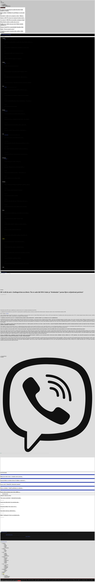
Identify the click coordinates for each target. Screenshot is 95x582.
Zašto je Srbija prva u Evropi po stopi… (12, 178)
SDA (5, 356)
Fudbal (5, 93)
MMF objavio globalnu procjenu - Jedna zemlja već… (15, 172)
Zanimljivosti (6, 560)
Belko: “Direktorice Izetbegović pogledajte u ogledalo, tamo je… (17, 184)
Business (5, 159)
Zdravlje (5, 558)
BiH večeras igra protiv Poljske (10, 106)
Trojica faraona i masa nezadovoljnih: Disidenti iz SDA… (16, 71)
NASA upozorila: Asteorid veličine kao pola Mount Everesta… (17, 143)
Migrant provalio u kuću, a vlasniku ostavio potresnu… (11, 476)
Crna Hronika (6, 547)
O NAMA (4, 4)
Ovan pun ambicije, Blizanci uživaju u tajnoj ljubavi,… (15, 130)
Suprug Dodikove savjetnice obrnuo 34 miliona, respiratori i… (13, 480)
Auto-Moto (6, 567)
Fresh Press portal (5, 493)
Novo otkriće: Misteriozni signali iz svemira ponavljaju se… (16, 148)
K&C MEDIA (28, 536)
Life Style (5, 111)
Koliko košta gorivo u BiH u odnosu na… (12, 161)
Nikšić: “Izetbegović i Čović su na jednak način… (10, 515)
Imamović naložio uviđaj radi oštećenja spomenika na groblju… (17, 252)
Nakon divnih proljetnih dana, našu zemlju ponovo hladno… (16, 212)
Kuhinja (5, 562)
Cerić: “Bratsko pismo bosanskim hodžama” (13, 190)
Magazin (3, 556)
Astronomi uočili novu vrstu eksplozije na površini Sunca (16, 154)
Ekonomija (4, 157)
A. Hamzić (2, 356)
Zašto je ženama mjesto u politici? (11, 195)
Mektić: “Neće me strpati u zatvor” (7, 29)
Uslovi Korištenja (7, 576)
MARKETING (4, 5)
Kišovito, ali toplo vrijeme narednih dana (12, 229)
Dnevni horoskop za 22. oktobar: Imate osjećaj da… (15, 113)
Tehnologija (6, 566)
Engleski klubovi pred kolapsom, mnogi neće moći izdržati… (16, 95)
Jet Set (5, 559)
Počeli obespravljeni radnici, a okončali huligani (14, 247)
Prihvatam (19, 580)
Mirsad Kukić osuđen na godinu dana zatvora (9, 21)
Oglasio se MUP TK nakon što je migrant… (13, 58)
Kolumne (3, 181)
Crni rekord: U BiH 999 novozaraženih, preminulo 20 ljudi (12, 19)
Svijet (5, 551)
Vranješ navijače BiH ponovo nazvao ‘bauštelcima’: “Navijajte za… (18, 100)
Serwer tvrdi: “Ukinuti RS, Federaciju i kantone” (10, 484)
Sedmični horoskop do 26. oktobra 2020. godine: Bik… (15, 124)
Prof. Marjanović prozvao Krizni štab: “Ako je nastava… (16, 76)
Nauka (5, 565)
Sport (3, 86)
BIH (5, 40)
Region (5, 550)
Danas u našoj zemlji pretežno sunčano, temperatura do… (16, 235)
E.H (2, 294)
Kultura (5, 561)
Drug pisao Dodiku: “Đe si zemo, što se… (8, 506)
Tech (3, 133)
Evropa (5, 545)
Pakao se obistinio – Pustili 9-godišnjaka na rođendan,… (11, 488)
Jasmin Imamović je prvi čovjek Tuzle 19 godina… (14, 241)
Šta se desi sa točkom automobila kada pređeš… (14, 137)
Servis (3, 210)
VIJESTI (3, 38)
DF (4, 356)
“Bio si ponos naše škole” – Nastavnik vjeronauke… (10, 498)
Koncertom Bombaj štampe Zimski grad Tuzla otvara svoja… (16, 263)
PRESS (7, 313)
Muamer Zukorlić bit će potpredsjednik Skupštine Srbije (11, 27)
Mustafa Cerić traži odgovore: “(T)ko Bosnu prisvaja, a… (16, 201)
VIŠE (3, 267)
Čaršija (5, 239)
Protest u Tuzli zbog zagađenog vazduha (12, 258)
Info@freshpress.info (9, 534)
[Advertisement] (47, 282)
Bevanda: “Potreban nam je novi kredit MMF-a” (14, 167)
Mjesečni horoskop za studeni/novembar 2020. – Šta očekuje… (17, 119)
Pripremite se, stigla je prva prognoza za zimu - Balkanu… (12, 15)
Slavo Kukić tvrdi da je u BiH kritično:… (8, 511)
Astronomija (6, 135)
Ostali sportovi (6, 555)
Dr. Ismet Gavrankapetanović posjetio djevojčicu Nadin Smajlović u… (18, 42)
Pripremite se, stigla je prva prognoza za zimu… (14, 53)
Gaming (5, 568)
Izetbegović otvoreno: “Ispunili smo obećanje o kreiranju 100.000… (18, 82)
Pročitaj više (23, 580)
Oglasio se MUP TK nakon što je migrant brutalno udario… (12, 17)
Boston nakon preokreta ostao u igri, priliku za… (10, 491)
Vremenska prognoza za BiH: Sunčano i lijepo (13, 218)
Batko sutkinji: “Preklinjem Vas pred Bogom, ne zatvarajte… (16, 47)
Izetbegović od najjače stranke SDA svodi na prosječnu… (16, 206)
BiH (5, 69)
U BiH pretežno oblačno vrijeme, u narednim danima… (15, 224)
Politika (3, 62)
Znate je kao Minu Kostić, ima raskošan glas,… (9, 502)
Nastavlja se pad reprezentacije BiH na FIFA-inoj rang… (15, 89)
